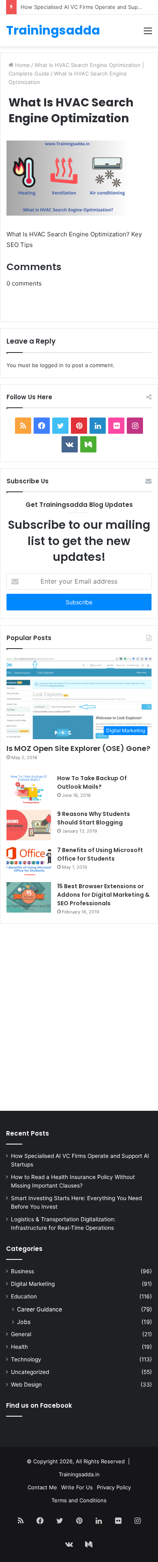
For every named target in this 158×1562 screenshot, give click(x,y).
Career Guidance (39, 1309)
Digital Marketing (33, 1284)
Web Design (26, 1384)
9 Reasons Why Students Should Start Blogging (93, 818)
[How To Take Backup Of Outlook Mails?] (28, 789)
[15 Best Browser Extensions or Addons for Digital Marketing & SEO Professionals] (28, 897)
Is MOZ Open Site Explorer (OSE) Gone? (78, 748)
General (21, 1334)
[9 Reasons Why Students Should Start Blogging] (28, 825)
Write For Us (77, 1487)
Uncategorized (30, 1372)
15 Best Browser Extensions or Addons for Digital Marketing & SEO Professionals (103, 894)
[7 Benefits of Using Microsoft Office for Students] (28, 861)
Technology (26, 1359)
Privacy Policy (114, 1487)
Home (21, 65)
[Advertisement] (79, 1019)
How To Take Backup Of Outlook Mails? (92, 782)
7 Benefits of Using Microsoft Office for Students (100, 854)
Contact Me (42, 1487)
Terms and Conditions (79, 1500)
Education (24, 1296)
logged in (52, 365)
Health (19, 1346)
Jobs (23, 1321)
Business (22, 1271)
